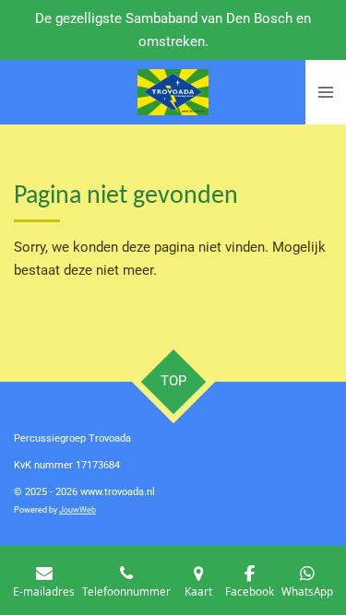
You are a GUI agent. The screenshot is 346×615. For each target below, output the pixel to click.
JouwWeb (77, 509)
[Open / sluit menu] (325, 92)
